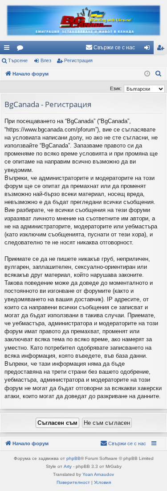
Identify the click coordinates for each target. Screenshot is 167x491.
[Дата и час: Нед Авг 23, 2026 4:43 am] (147, 74)
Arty (68, 466)
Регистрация (78, 60)
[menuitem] (110, 47)
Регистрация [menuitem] (162, 49)
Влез (46, 60)
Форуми (22, 49)
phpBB (73, 458)
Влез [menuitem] (149, 49)
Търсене (18, 60)
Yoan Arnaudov (98, 474)
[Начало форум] (83, 20)
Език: (116, 88)
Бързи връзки (8, 49)
